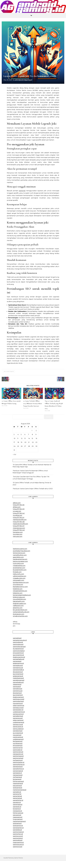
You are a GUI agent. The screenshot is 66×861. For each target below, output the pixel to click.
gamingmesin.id (18, 832)
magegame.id (17, 817)
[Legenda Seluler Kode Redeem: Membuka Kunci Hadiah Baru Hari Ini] (60, 379)
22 (33, 442)
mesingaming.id (18, 842)
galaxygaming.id (18, 705)
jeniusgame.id (17, 745)
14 (29, 438)
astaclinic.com (17, 608)
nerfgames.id (17, 777)
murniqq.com (17, 534)
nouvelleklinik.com (19, 599)
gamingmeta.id (18, 758)
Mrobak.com (17, 572)
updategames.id (18, 722)
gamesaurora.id (18, 707)
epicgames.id (17, 785)
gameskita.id (17, 638)
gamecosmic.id (18, 726)
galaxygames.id (18, 720)
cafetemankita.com (19, 576)
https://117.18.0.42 (19, 513)
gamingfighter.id (18, 764)
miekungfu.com (18, 574)
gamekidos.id (17, 830)
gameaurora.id (18, 724)
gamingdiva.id (17, 840)
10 (14, 438)
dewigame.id (17, 693)
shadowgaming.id (19, 657)
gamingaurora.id (18, 699)
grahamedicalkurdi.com (21, 612)
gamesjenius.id (18, 667)
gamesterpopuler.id (20, 640)
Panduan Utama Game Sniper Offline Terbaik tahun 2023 (33, 488)
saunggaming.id (18, 655)
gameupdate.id (18, 729)
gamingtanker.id (18, 762)
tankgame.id (17, 823)
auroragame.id (18, 733)
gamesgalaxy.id (18, 710)
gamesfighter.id (18, 769)
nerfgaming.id (18, 760)
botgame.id (17, 809)
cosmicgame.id (18, 737)
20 (25, 442)
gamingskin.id (17, 750)
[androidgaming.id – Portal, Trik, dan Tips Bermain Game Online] (33, 7)
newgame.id (17, 735)
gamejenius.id (17, 691)
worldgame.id (17, 743)
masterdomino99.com (20, 524)
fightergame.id (18, 813)
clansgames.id (17, 775)
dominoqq (16, 624)
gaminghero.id (18, 834)
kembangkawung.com (21, 582)
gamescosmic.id (18, 714)
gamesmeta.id (18, 766)
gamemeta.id (17, 798)
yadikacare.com (18, 605)
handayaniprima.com (20, 559)
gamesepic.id (17, 773)
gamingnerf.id (18, 747)
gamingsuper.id (18, 844)
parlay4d (22, 191)
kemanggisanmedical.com (22, 595)
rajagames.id (17, 684)
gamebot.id (17, 802)
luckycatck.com (18, 563)
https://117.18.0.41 (18, 517)
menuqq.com (17, 536)
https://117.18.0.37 (18, 526)
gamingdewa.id (18, 644)
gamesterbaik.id (18, 670)
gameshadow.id (18, 682)
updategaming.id (19, 712)
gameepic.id (17, 806)
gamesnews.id (18, 718)
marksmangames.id (19, 790)
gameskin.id (17, 792)
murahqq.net (17, 515)
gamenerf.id (17, 794)
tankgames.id (17, 787)
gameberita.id (17, 731)
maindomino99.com (19, 519)
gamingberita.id (18, 701)
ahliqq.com (16, 507)
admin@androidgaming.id (23, 80)
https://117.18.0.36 (18, 505)
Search (48, 417)
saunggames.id (18, 674)
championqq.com (19, 528)
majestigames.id (18, 678)
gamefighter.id (18, 800)
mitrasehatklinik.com (20, 591)
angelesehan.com (19, 568)
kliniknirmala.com (19, 597)
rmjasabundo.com (19, 578)
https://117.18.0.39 (18, 509)
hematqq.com (18, 532)
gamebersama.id (18, 680)
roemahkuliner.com (20, 555)
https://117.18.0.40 (19, 530)
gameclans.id (17, 796)
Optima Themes (18, 858)
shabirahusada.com (19, 603)
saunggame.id (18, 695)
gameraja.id (17, 686)
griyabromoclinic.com (20, 616)
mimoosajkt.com (18, 580)
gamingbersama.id (19, 646)
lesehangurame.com (20, 549)
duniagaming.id (18, 648)
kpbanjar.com (17, 593)
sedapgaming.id (18, 663)
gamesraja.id (17, 661)
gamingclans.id (18, 752)
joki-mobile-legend (9, 371)
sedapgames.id (18, 676)
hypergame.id (17, 819)
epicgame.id (17, 815)
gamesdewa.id (18, 665)
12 (21, 438)
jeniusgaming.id (18, 653)
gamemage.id (17, 804)
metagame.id (17, 811)
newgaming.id (18, 703)
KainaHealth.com (19, 601)
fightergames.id (18, 781)
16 (36, 438)
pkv (14, 626)
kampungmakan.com (20, 561)
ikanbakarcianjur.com (20, 586)
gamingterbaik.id (18, 651)
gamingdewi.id (18, 642)
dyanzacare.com (18, 614)
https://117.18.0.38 (18, 522)
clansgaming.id (18, 754)
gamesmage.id (18, 771)
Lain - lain (9, 72)
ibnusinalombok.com (20, 610)
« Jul (14, 454)
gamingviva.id (17, 846)
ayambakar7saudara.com (21, 551)
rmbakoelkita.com (19, 565)
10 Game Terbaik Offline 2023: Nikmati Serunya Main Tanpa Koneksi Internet (32, 403)
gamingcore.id (18, 836)
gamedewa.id (17, 688)
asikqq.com (17, 503)
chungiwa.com (18, 584)
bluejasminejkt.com (19, 570)
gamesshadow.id (18, 659)
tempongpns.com (19, 553)
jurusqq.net (17, 511)
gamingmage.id (18, 756)
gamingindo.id (18, 838)
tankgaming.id (18, 825)
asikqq (15, 621)
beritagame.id (17, 741)
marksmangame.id (19, 821)
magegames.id (18, 783)
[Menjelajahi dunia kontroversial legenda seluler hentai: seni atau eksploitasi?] (5, 379)
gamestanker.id (18, 828)
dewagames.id (18, 672)
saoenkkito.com (18, 557)
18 (18, 442)
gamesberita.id (18, 716)
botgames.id (17, 779)
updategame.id (18, 739)
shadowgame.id (18, 697)
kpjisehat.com (17, 589)
